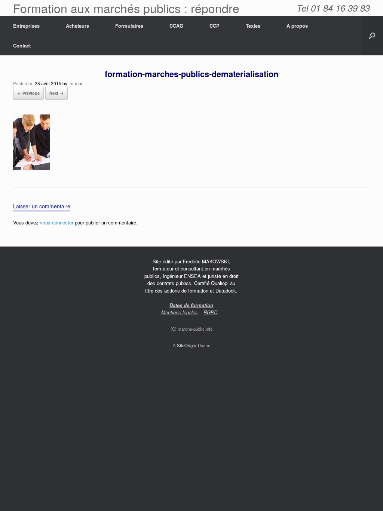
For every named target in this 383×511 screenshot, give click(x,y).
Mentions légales (179, 312)
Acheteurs (77, 25)
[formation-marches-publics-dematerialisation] (31, 168)
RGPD (210, 312)
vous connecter (56, 222)
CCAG (176, 25)
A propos (297, 25)
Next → (56, 93)
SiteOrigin (186, 345)
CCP (214, 25)
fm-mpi (75, 83)
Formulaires (129, 25)
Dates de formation (191, 305)
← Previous (28, 93)
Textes (253, 25)
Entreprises (26, 25)
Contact (22, 45)
